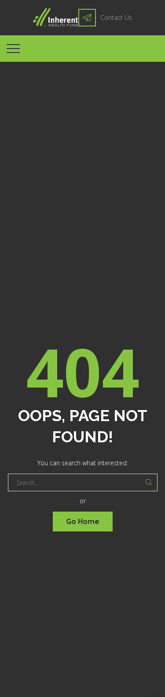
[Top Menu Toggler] (13, 48)
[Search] (148, 482)
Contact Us (116, 17)
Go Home (82, 521)
